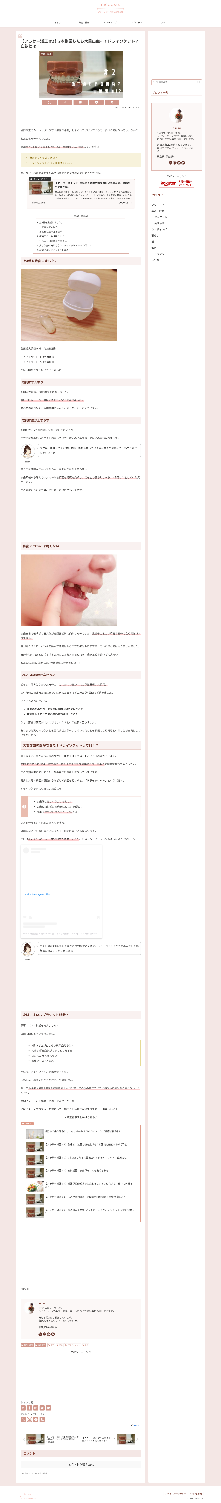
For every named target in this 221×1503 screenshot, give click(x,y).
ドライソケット (73, 1345)
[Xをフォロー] (40, 1334)
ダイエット (160, 217)
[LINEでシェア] (112, 102)
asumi (42, 1303)
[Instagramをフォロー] (44, 1334)
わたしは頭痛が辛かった (54, 240)
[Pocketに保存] (96, 102)
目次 (76, 215)
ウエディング (159, 229)
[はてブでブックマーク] (81, 102)
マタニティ (157, 205)
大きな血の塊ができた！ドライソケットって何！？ (65, 245)
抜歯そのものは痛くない (51, 236)
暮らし (155, 235)
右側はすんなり (50, 227)
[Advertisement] (81, 118)
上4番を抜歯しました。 (51, 222)
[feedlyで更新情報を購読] (49, 1334)
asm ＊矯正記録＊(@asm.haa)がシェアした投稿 (46, 933)
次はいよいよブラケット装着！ (55, 250)
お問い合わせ (195, 1493)
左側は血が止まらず (52, 231)
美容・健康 (28, 1345)
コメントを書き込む (80, 1464)
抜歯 (61, 1345)
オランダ (159, 254)
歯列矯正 (41, 1345)
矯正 (52, 1345)
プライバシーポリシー (175, 1493)
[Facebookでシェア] (65, 102)
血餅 (86, 1345)
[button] (198, 82)
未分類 (155, 260)
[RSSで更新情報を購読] (53, 1334)
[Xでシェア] (49, 102)
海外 (154, 247)
